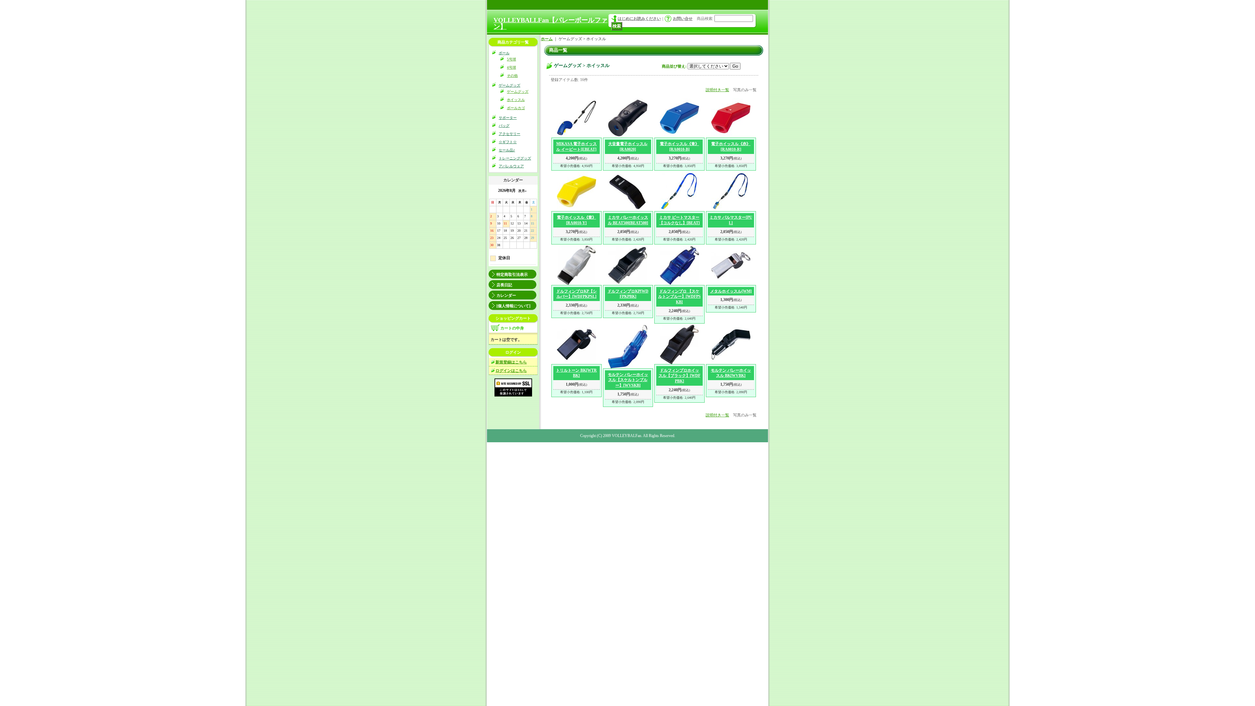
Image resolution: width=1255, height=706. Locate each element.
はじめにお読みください (639, 18)
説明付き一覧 (717, 90)
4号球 (511, 67)
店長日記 (504, 285)
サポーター (508, 118)
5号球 (511, 59)
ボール (504, 53)
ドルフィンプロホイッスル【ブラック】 (679, 376)
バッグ (504, 125)
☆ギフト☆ (508, 142)
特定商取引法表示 (512, 274)
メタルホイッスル (731, 291)
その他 (512, 75)
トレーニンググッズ (515, 158)
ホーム (547, 39)
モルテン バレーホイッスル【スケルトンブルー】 (628, 380)
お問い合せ (683, 18)
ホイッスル (516, 100)
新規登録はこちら (511, 362)
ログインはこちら (511, 370)
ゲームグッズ (509, 85)
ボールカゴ (516, 108)
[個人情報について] (513, 306)
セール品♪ (507, 150)
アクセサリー (509, 134)
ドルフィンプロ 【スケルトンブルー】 (679, 297)
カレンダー (506, 295)
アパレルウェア (511, 166)
